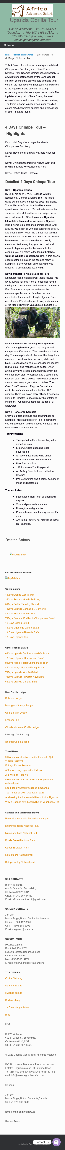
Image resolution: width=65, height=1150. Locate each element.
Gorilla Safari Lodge (16, 712)
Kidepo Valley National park (20, 862)
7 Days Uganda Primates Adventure (24, 677)
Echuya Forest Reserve (18, 765)
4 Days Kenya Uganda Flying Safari (24, 667)
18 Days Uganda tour (16, 637)
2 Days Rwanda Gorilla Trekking (22, 599)
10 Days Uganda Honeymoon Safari (24, 658)
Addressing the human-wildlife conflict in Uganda (31, 797)
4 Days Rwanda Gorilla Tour (20, 613)
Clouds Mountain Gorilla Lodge (22, 727)
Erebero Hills (12, 720)
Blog (7, 1014)
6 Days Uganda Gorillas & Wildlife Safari (27, 653)
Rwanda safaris (13, 992)
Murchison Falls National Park (21, 833)
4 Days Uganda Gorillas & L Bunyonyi (25, 608)
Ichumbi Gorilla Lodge (17, 741)
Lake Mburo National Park (19, 855)
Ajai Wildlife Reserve (16, 774)
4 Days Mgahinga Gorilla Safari (22, 627)
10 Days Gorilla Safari (17, 623)
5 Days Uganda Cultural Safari (21, 681)
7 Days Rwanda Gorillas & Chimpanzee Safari (30, 618)
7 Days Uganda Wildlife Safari (21, 672)
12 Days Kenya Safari (17, 1007)
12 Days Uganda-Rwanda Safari (22, 632)
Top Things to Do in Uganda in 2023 (24, 792)
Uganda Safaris (13, 985)
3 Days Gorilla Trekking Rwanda (22, 604)
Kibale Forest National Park (20, 840)
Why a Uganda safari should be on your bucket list (32, 802)
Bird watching (12, 1000)
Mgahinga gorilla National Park (22, 825)
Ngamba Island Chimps (23, 54)
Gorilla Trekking (13, 978)
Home (7, 54)
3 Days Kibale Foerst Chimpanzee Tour (26, 662)
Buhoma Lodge (13, 698)
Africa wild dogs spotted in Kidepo (23, 770)
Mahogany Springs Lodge (19, 705)
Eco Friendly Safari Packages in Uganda (27, 788)
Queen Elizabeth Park (17, 847)
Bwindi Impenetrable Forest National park (27, 818)
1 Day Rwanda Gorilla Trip (19, 594)
